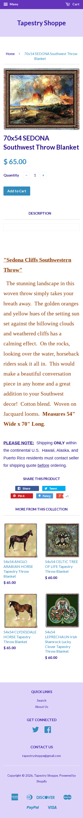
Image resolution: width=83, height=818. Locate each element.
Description (40, 213)
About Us (41, 707)
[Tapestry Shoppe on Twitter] (35, 731)
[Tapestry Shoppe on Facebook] (47, 731)
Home (10, 54)
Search (41, 700)
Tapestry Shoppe (41, 23)
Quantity (11, 175)
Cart (76, 4)
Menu (13, 4)
